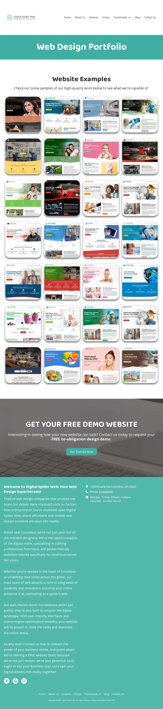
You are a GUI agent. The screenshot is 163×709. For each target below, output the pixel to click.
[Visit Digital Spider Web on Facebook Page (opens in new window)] (6, 681)
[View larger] (23, 114)
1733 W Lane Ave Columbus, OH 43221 (113, 486)
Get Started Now (81, 452)
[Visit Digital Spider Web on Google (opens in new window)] (15, 681)
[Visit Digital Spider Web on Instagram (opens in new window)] (24, 681)
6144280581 (106, 492)
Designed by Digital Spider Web (103, 700)
